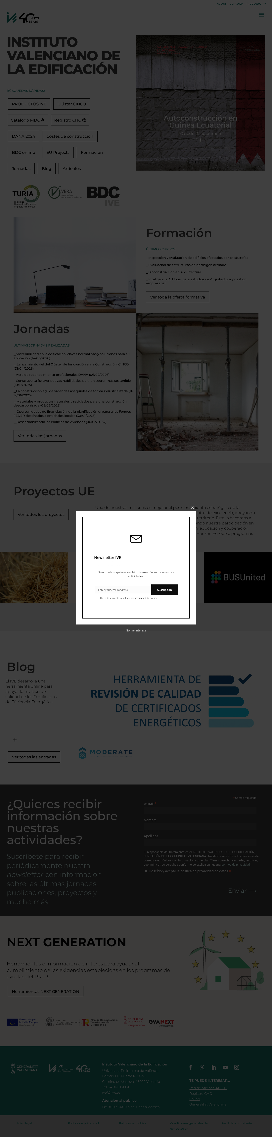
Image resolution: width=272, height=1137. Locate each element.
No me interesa (136, 630)
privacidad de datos (145, 598)
